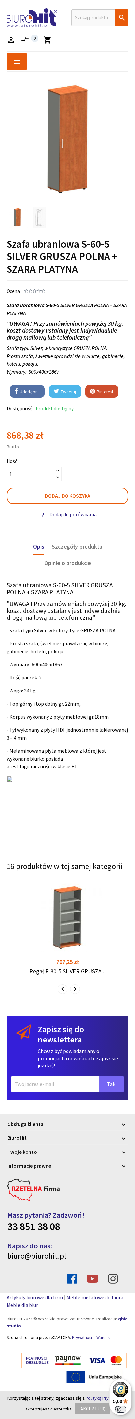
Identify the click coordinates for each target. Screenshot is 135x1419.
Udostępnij (29, 392)
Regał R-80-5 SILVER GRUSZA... (67, 971)
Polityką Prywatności (106, 1398)
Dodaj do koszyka (67, 495)
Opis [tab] (38, 546)
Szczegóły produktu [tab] (77, 546)
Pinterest (104, 392)
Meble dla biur (22, 1305)
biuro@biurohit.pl (36, 1256)
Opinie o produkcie (67, 563)
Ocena (13, 291)
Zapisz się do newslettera (61, 1034)
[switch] (120, 1409)
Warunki (103, 1337)
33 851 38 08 (33, 1226)
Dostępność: (20, 408)
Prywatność (82, 1337)
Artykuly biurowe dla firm (35, 1297)
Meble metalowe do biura (95, 1297)
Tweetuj (68, 392)
